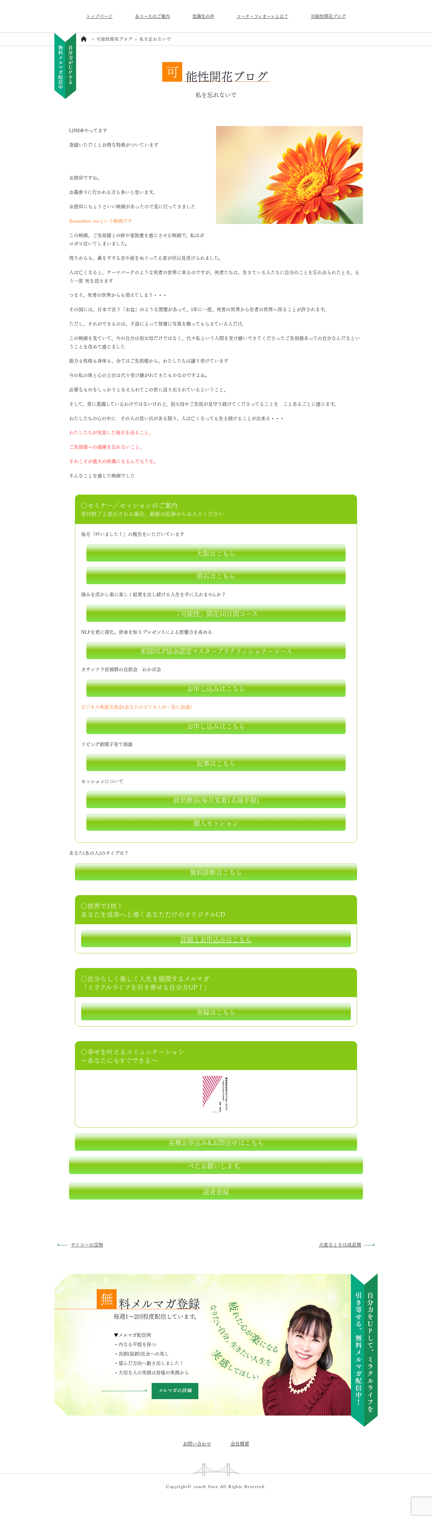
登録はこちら (216, 1011)
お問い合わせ (197, 1443)
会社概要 (239, 1443)
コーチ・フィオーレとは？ (262, 15)
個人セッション (216, 822)
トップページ (99, 15)
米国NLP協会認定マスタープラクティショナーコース (216, 650)
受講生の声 (203, 15)
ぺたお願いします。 (216, 1165)
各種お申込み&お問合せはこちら (216, 1142)
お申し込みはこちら (216, 688)
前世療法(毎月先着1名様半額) (216, 799)
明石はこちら (216, 575)
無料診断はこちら (216, 872)
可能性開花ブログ (328, 15)
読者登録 (216, 1191)
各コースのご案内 (152, 15)
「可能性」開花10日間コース (216, 613)
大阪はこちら (216, 553)
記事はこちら (216, 763)
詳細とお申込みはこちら (216, 939)
